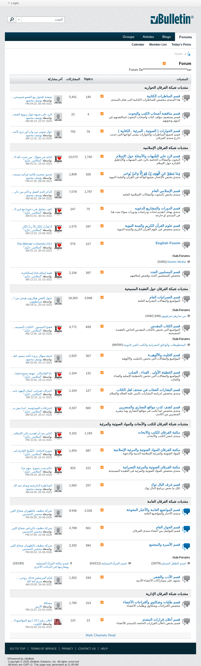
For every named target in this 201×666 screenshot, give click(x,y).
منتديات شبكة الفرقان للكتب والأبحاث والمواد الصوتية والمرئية (144, 424)
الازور (38, 606)
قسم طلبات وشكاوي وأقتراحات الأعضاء (151, 602)
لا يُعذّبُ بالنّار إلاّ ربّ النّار (37, 226)
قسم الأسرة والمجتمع (164, 544)
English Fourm (168, 243)
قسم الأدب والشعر (166, 577)
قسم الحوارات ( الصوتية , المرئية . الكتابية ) (149, 131)
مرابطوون (36, 301)
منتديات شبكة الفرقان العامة (167, 501)
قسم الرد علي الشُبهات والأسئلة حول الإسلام (148, 156)
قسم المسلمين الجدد (165, 272)
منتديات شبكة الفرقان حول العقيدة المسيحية (156, 289)
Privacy (67, 648)
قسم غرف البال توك (165, 484)
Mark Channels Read (100, 635)
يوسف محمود (34, 100)
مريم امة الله (34, 581)
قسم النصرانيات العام (165, 297)
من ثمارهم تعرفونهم (173, 316)
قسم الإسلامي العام (166, 191)
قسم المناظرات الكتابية (163, 96)
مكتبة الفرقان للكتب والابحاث (159, 432)
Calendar (138, 44)
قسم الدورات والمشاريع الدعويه (157, 208)
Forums (185, 37)
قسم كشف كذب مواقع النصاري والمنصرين (149, 407)
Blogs (166, 37)
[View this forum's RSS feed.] (101, 96)
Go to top (17, 648)
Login (15, 3)
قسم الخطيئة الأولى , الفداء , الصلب (154, 372)
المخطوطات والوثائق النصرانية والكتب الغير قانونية (155, 345)
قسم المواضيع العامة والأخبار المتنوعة (153, 510)
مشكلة (48, 603)
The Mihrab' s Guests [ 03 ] (34, 244)
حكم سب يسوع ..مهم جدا (36, 468)
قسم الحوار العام (168, 527)
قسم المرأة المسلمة (114, 563)
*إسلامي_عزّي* (32, 160)
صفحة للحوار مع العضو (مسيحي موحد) (29, 97)
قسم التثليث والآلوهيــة (164, 355)
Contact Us (87, 648)
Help (104, 648)
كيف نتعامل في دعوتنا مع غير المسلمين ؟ (27, 209)
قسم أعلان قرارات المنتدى (161, 619)
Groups (128, 37)
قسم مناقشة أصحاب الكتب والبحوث (154, 113)
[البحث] (11, 19)
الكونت (37, 624)
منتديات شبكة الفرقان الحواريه (166, 87)
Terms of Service (43, 648)
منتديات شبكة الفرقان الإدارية (167, 594)
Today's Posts (181, 44)
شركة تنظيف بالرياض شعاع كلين (32, 528)
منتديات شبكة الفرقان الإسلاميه (165, 148)
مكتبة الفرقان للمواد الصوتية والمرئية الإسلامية (146, 450)
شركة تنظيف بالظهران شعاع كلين (31, 510)
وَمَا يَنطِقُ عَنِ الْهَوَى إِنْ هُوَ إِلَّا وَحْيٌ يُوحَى (151, 173)
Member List (158, 44)
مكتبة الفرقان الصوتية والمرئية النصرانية (151, 467)
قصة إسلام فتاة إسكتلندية (36, 273)
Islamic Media (176, 262)
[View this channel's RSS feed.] (164, 63)
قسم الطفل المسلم (173, 563)
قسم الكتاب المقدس (165, 326)
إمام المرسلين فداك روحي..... (34, 578)
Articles (148, 37)
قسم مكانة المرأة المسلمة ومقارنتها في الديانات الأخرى (51, 565)
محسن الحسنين (32, 514)
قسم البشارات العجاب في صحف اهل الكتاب (148, 390)
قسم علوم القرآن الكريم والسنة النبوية (152, 226)
